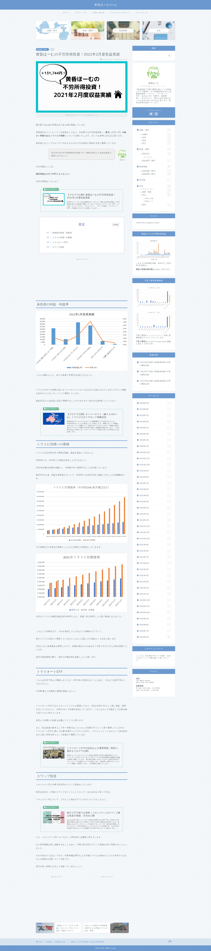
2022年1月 (154, 520)
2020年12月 (154, 600)
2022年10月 (154, 465)
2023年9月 (154, 403)
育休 (155, 140)
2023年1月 (154, 446)
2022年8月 (154, 477)
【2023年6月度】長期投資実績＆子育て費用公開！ (155, 382)
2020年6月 (154, 637)
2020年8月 (154, 625)
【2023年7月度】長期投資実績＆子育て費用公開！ (155, 373)
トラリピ (148, 157)
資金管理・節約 (155, 161)
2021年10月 (154, 539)
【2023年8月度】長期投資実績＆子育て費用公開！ (155, 363)
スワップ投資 (58, 247)
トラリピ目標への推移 (62, 237)
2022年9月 (154, 471)
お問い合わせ (99, 12)
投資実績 (154, 167)
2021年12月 (154, 526)
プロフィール (81, 12)
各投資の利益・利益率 (62, 233)
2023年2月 (154, 440)
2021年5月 (154, 569)
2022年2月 (154, 514)
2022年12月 (154, 452)
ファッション (155, 189)
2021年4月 (154, 575)
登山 (156, 195)
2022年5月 (154, 495)
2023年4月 (154, 428)
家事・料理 (155, 192)
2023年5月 (154, 422)
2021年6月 (154, 563)
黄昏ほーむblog (105, 4)
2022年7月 (154, 483)
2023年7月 (154, 415)
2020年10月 (154, 612)
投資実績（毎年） (155, 171)
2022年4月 (154, 502)
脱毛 (155, 205)
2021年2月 (154, 588)
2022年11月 (154, 458)
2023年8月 (154, 409)
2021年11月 (154, 532)
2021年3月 (154, 582)
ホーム (66, 12)
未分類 (154, 180)
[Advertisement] (81, 278)
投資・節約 (154, 149)
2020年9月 (154, 619)
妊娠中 (155, 134)
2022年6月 (154, 489)
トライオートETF (60, 242)
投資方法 (156, 154)
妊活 (155, 137)
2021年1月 (154, 594)
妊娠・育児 (154, 130)
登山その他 (149, 198)
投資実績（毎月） (42, 49)
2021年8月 (154, 551)
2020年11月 (154, 606)
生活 (154, 186)
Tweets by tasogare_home (147, 223)
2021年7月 (154, 557)
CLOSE (115, 224)
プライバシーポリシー (120, 12)
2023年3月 (154, 434)
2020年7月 (154, 631)
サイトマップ (142, 12)
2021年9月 (154, 545)
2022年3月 (154, 508)
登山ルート (149, 201)
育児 (155, 143)
